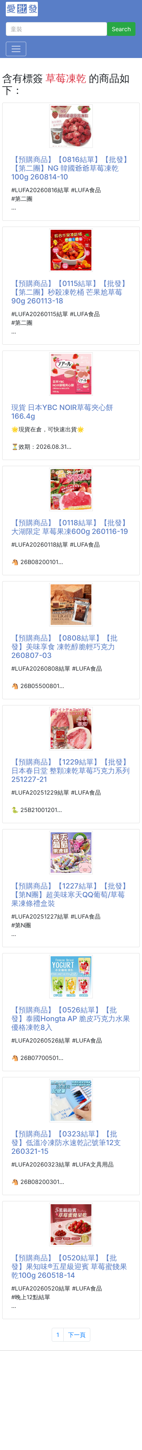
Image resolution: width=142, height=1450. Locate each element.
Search (121, 29)
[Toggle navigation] (16, 49)
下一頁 (77, 1334)
